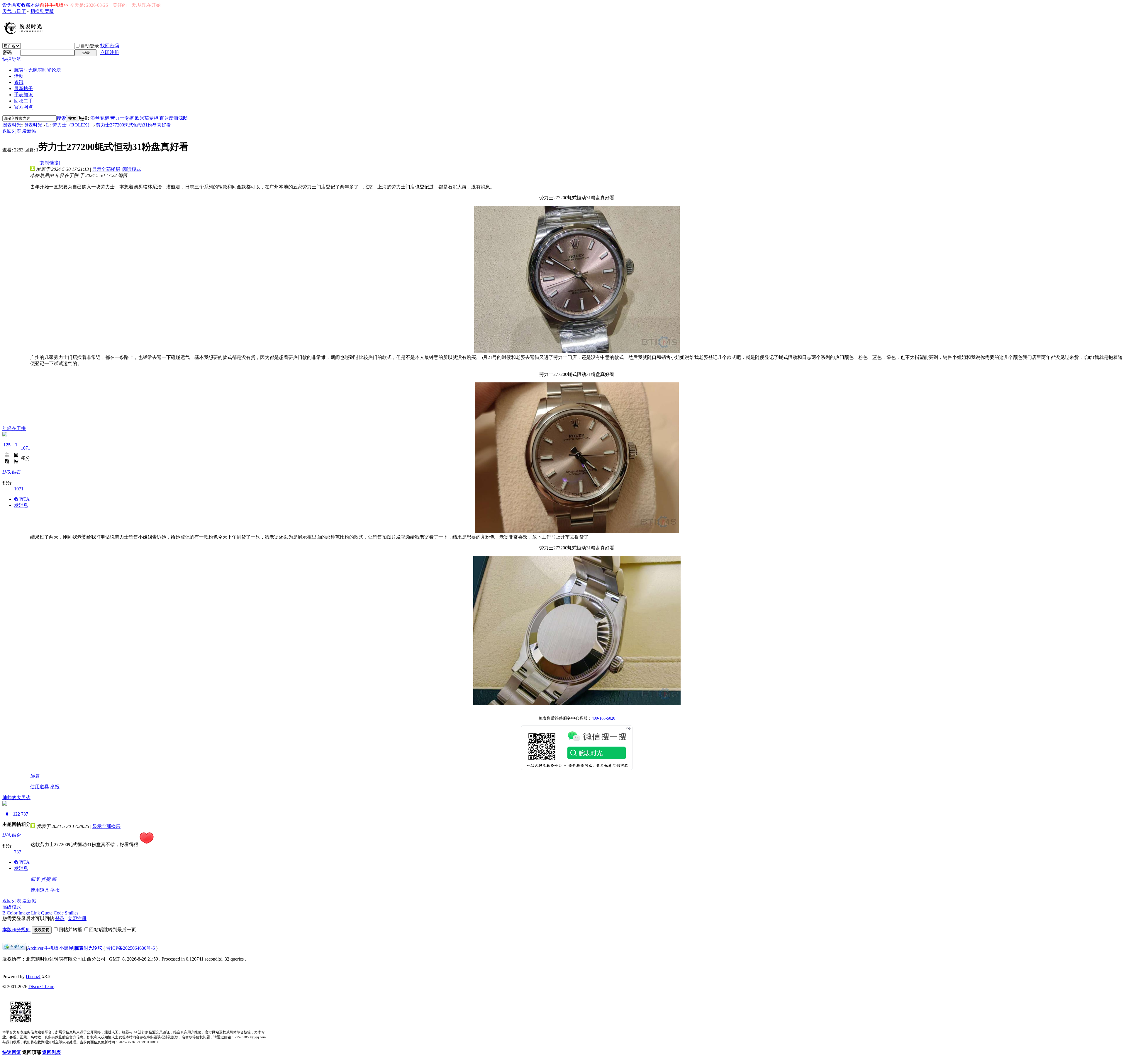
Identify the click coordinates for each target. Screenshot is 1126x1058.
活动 (18, 76)
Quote (46, 912)
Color (12, 912)
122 (16, 813)
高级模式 (11, 907)
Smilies (71, 912)
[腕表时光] (24, 33)
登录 (60, 918)
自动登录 (89, 45)
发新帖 (29, 131)
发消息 (21, 505)
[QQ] (14, 948)
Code (59, 912)
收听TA (22, 499)
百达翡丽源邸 (174, 118)
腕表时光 (37, 70)
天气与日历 (14, 11)
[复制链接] (49, 162)
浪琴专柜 (99, 118)
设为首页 (11, 5)
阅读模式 (131, 169)
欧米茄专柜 (146, 118)
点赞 (46, 879)
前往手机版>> (54, 5)
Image (24, 912)
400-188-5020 (603, 718)
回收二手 (23, 100)
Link (35, 912)
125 (7, 444)
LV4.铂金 (11, 835)
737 (24, 813)
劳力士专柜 (122, 118)
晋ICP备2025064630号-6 (130, 948)
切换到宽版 (42, 11)
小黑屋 (66, 948)
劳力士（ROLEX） (72, 124)
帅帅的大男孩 (16, 797)
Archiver (35, 948)
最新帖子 (23, 88)
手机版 (51, 948)
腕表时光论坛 (88, 948)
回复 (35, 775)
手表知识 (23, 94)
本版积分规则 (16, 929)
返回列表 (11, 131)
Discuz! (33, 976)
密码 (7, 52)
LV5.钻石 (11, 472)
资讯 (18, 82)
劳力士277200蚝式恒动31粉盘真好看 (133, 124)
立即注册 (109, 52)
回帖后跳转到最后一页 (112, 929)
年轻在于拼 (14, 428)
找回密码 (109, 45)
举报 (55, 786)
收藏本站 (30, 5)
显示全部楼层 (106, 169)
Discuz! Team (41, 986)
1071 (25, 448)
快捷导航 (11, 59)
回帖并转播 (70, 929)
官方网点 (23, 106)
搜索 (61, 118)
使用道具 (39, 786)
